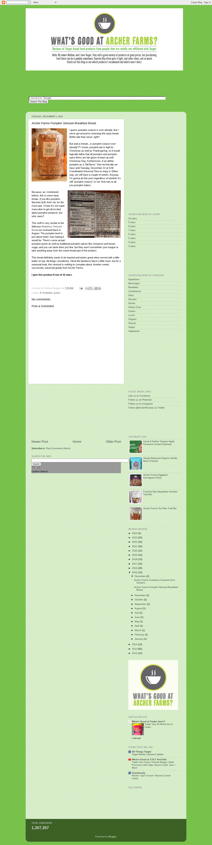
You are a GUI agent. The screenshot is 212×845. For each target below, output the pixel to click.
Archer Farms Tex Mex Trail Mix (160, 508)
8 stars (131, 226)
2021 (135, 546)
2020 (135, 550)
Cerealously (138, 773)
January (139, 639)
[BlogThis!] (90, 288)
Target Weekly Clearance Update (147, 754)
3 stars (131, 246)
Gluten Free (134, 307)
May (137, 621)
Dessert (132, 299)
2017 (135, 564)
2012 (135, 653)
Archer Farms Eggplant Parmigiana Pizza (155, 476)
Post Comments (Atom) (58, 448)
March (138, 630)
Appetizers (133, 279)
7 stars (131, 230)
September (141, 604)
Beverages (134, 283)
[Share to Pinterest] (99, 288)
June (137, 617)
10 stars (132, 218)
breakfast (47, 293)
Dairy (131, 295)
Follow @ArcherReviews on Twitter (146, 407)
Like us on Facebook (139, 396)
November (140, 595)
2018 (135, 559)
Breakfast (133, 287)
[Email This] (87, 288)
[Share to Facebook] (96, 288)
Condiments (134, 291)
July (137, 612)
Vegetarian (134, 331)
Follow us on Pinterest (140, 400)
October (139, 599)
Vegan (131, 327)
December (140, 576)
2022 (135, 542)
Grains (131, 311)
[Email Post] (81, 288)
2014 (135, 644)
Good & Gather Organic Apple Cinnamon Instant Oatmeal (159, 442)
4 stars (131, 242)
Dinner (131, 303)
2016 (135, 568)
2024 (135, 533)
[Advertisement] (89, 82)
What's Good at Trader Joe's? (148, 721)
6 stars (131, 234)
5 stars (131, 238)
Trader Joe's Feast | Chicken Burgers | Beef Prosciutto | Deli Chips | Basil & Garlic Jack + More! (154, 765)
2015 (135, 572)
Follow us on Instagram (140, 404)
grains (57, 293)
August (139, 608)
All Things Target (141, 751)
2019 (135, 555)
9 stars (131, 222)
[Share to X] (93, 288)
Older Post (113, 441)
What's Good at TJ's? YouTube (149, 759)
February (140, 634)
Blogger (112, 836)
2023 (135, 537)
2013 (135, 649)
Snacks (132, 323)
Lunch (131, 315)
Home (77, 441)
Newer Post (39, 441)
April (137, 626)
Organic (132, 319)
